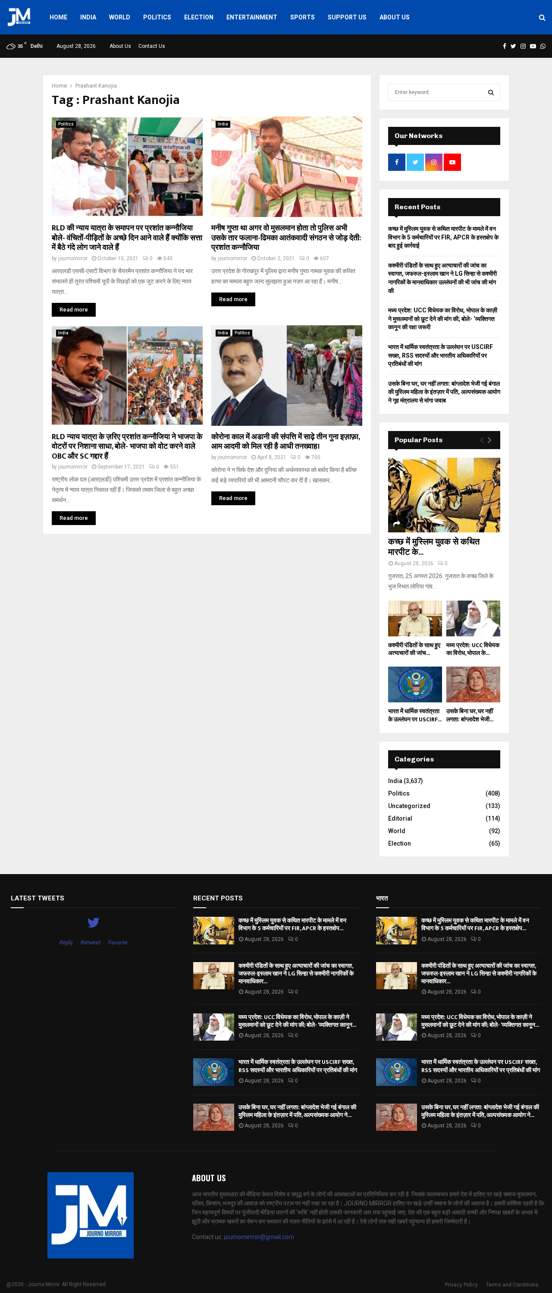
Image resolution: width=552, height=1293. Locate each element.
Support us (347, 17)
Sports (302, 17)
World (119, 17)
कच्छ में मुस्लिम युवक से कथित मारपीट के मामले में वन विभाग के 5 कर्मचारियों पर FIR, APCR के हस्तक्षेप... (292, 924)
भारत (382, 898)
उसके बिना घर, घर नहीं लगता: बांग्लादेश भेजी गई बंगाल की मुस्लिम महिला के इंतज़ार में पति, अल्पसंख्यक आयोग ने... (297, 1111)
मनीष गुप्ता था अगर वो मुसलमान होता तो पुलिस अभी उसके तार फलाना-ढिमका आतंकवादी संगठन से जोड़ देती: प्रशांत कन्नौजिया (286, 238)
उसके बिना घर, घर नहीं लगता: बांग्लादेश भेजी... (469, 715)
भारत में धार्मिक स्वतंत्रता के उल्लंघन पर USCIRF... (415, 715)
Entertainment (251, 17)
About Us (395, 17)
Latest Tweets (37, 898)
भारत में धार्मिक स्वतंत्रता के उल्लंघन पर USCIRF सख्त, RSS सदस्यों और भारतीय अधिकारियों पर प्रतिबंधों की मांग (440, 355)
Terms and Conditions (512, 1285)
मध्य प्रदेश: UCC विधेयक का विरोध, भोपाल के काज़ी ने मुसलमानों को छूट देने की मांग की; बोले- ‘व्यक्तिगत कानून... (297, 1021)
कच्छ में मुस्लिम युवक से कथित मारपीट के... (434, 547)
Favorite (118, 942)
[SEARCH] (491, 92)
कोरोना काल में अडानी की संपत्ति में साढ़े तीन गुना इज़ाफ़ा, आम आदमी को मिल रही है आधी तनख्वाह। (285, 442)
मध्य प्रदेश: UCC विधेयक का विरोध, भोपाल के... (472, 649)
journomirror (73, 258)
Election (198, 17)
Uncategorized (409, 805)
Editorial (400, 818)
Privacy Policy (461, 1285)
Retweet (90, 942)
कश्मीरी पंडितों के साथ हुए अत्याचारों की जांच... (414, 649)
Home (58, 17)
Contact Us (151, 46)
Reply (66, 942)
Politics (157, 17)
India (88, 17)
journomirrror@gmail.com (259, 1236)
